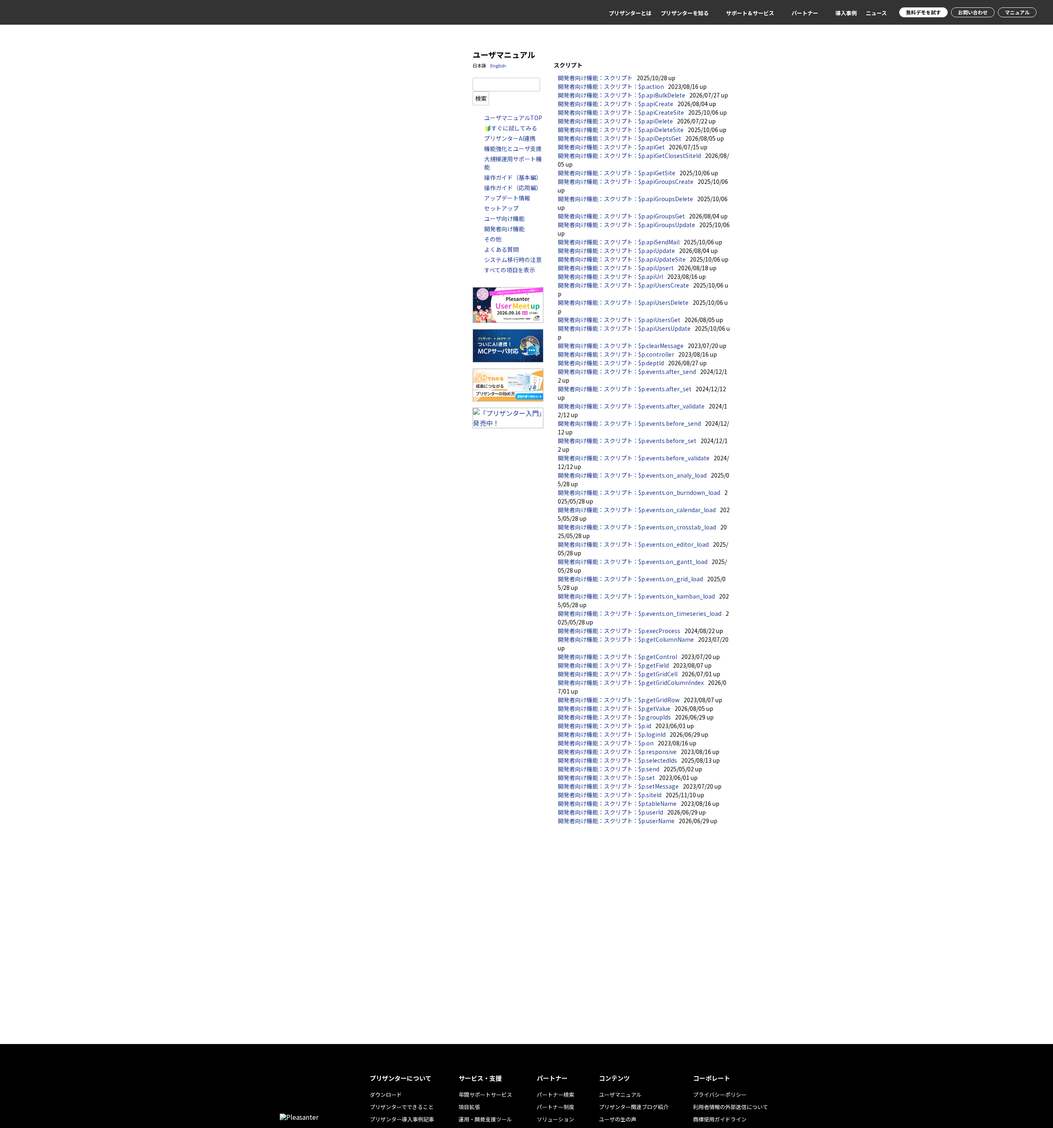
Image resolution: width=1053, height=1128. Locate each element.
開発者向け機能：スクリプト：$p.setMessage (618, 786)
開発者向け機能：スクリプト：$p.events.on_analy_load (632, 475)
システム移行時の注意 (513, 259)
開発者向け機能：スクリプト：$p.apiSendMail (619, 242)
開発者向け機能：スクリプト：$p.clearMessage (621, 345)
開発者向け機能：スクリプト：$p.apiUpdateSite (622, 259)
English (498, 65)
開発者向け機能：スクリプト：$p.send (608, 769)
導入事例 (846, 13)
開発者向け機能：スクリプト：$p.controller (616, 354)
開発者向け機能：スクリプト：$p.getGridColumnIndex (631, 682)
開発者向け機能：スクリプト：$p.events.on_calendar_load (637, 510)
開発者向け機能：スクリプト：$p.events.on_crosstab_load (637, 527)
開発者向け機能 (504, 229)
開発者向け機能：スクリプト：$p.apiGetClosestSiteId (629, 155)
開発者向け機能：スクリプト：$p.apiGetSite (616, 173)
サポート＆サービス (750, 13)
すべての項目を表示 (509, 270)
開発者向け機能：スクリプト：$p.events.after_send (627, 371)
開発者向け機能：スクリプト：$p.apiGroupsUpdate (626, 224)
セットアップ (501, 208)
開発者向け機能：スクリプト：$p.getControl (617, 656)
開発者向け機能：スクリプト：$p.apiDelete (615, 121)
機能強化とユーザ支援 (513, 148)
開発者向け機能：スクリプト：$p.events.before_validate (634, 458)
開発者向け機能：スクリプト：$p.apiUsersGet (619, 320)
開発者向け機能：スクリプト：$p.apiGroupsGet (621, 216)
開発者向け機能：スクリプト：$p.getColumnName (626, 639)
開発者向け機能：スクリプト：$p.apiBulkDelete (621, 95)
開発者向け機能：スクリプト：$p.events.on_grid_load (630, 579)
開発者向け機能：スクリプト (595, 78)
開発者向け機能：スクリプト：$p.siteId (609, 795)
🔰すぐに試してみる (510, 128)
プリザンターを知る (685, 13)
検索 (481, 98)
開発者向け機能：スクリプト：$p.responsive (617, 751)
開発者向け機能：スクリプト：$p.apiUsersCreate (623, 285)
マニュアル (1017, 12)
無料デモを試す (923, 12)
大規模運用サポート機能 (513, 163)
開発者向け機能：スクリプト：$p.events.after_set (624, 389)
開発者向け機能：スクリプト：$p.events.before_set (627, 440)
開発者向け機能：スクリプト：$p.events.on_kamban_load (636, 596)
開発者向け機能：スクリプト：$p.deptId (611, 363)
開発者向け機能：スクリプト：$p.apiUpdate (616, 250)
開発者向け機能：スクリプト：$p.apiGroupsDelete (625, 199)
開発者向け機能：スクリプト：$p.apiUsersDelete (623, 302)
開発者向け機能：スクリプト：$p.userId (610, 812)
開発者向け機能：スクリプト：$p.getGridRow (619, 700)
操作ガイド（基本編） (513, 177)
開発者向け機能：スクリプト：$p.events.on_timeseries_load (639, 613)
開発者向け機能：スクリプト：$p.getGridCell (617, 674)
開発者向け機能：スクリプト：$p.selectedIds (617, 760)
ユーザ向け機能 (504, 218)
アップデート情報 (507, 198)
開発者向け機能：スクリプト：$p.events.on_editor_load (633, 544)
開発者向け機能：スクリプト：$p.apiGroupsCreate (625, 181)
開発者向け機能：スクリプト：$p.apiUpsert (616, 268)
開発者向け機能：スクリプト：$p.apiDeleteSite (621, 129)
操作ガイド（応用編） (513, 187)
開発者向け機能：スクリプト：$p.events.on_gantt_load (632, 561)
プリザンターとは (630, 13)
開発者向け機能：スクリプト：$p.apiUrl (610, 276)
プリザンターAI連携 (510, 138)
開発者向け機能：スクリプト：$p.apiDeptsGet (619, 138)
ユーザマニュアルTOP (513, 118)
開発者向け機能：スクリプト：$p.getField (613, 665)
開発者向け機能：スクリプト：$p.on (606, 743)
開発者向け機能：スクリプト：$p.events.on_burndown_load (639, 492)
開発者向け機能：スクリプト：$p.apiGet (611, 147)
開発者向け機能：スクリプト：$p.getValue (614, 708)
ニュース (876, 13)
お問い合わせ (973, 12)
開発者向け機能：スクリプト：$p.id (604, 726)
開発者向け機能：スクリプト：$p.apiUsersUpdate (624, 328)
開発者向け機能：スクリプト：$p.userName (616, 821)
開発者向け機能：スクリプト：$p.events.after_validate (631, 406)
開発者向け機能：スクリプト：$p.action (611, 86)
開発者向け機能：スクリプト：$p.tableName (617, 803)
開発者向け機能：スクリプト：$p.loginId (612, 734)
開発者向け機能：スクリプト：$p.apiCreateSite (621, 112)
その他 (492, 239)
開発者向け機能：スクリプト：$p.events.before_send (629, 423)
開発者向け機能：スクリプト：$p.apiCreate (615, 104)
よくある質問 (501, 249)
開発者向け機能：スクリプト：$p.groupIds (614, 717)
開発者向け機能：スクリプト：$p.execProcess (619, 631)
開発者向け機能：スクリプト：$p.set (606, 777)
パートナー (804, 13)
